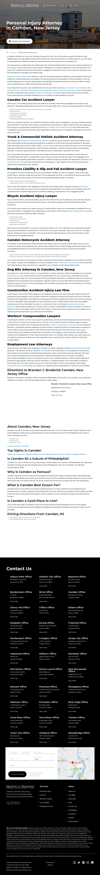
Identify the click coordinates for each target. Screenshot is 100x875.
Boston (8, 839)
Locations (72, 814)
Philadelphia (83, 833)
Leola (77, 833)
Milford (16, 833)
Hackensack (58, 843)
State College (55, 841)
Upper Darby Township (18, 839)
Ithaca (65, 841)
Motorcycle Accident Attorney (45, 856)
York (61, 841)
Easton (49, 833)
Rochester (85, 830)
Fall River (43, 835)
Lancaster (69, 833)
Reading (90, 837)
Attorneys (72, 799)
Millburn (70, 828)
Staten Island (46, 837)
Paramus (31, 828)
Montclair (35, 839)
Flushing (90, 839)
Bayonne (57, 839)
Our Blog (72, 795)
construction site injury (67, 90)
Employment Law (46, 806)
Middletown (15, 832)
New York (34, 837)
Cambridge (31, 843)
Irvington (74, 839)
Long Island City (11, 841)
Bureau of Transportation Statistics (35, 141)
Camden (25, 830)
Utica (52, 837)
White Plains (55, 832)
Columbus (79, 835)
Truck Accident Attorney (28, 856)
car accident (70, 88)
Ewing (22, 837)
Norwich (21, 833)
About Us (72, 791)
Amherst (29, 841)
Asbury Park (77, 828)
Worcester (37, 835)
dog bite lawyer (13, 276)
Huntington (78, 830)
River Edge (18, 830)
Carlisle (84, 841)
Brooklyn (27, 837)
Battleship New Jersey (54, 454)
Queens (63, 837)
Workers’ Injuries (46, 799)
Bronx (68, 837)
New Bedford (51, 835)
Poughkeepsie (21, 841)
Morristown (50, 839)
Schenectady (60, 830)
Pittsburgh (9, 835)
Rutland (43, 833)
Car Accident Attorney (13, 856)
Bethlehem (23, 835)
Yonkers (48, 832)
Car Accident (44, 802)
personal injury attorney (18, 76)
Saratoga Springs (38, 841)
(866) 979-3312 (79, 230)
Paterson (16, 837)
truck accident (81, 88)
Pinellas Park (28, 833)
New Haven (87, 832)
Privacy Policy (50, 862)
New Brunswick (65, 839)
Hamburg (50, 843)
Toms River (87, 835)
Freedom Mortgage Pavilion (75, 454)
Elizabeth (37, 830)
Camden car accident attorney (60, 127)
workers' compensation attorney (62, 325)
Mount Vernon (75, 837)
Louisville (66, 835)
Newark (30, 830)
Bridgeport (9, 833)
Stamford (75, 832)
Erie (73, 833)
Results (71, 818)
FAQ (70, 802)
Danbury (62, 832)
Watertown (23, 843)
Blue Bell (74, 843)
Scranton (30, 835)
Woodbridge (42, 839)
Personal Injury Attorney (74, 856)
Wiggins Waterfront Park (35, 454)
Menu (76, 5)
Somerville (43, 843)
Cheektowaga (71, 841)
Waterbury (83, 837)
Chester (16, 843)
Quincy (79, 841)
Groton (37, 843)
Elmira (8, 832)
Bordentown (10, 830)
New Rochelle (69, 830)
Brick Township (82, 839)
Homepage (73, 810)
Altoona (28, 839)
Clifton (42, 830)
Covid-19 (43, 795)
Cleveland (73, 835)
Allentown (54, 833)
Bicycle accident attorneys (77, 211)
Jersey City (38, 828)
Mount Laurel (66, 843)
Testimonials (73, 821)
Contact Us (73, 806)
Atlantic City (51, 828)
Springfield (59, 835)
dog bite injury (51, 90)
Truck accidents (48, 146)
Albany (39, 837)
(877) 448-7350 (50, 5)
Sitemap (50, 865)
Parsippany (9, 837)
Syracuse (57, 837)
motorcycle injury (26, 90)
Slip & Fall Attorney (60, 856)
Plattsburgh (10, 843)
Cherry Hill (59, 828)
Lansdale (16, 835)
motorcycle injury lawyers (68, 263)
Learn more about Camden (18, 446)
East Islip (22, 832)
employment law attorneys (18, 366)
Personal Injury (45, 791)
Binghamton (36, 832)
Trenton (44, 828)
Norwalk (68, 832)
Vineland (84, 828)
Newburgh (28, 832)
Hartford (80, 832)
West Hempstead (50, 830)
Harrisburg (61, 833)
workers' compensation (44, 93)
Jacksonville (36, 833)
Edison (65, 828)
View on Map (43, 586)
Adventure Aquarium (15, 454)
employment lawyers (79, 348)
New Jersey (13, 52)
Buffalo (43, 832)
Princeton (47, 841)
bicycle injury (39, 90)
